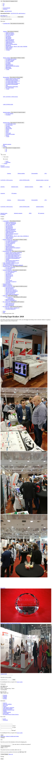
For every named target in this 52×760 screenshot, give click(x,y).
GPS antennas (8, 38)
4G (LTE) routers (9, 125)
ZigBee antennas (9, 47)
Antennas (5, 31)
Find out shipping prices (5, 746)
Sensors (7, 131)
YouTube (5, 698)
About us (5, 703)
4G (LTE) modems (9, 113)
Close (2, 747)
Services (7, 135)
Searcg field (3, 16)
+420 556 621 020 (14, 13)
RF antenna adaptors (10, 309)
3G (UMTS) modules (10, 60)
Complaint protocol (7, 712)
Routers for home (7, 283)
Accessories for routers (10, 134)
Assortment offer (6, 23)
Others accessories (10, 293)
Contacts (5, 146)
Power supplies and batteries (12, 294)
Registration (8, 162)
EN (3, 4)
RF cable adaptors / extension (12, 307)
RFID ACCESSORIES (11, 300)
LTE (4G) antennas (9, 35)
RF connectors (7, 301)
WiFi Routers (8, 127)
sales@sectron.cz (21, 13)
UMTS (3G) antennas (10, 33)
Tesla (7, 85)
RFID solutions (9, 297)
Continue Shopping (4, 754)
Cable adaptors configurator (8, 707)
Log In (7, 161)
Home (4, 311)
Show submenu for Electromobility (16, 77)
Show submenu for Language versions (10, 1)
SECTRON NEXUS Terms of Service (11, 714)
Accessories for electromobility (12, 84)
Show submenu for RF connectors (17, 301)
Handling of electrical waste (8, 709)
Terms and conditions (7, 704)
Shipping (5, 711)
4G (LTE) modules (9, 61)
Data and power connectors (12, 291)
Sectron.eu (5, 9)
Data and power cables (11, 289)
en (1, 1)
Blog (4, 145)
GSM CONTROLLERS (8, 104)
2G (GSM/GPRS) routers (11, 123)
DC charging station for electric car (13, 83)
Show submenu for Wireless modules (17, 57)
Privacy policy (6, 713)
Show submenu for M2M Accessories (20, 286)
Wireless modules (6, 57)
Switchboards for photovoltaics (12, 86)
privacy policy (20, 681)
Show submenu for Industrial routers (17, 122)
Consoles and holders (11, 292)
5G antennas (8, 36)
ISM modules (8, 67)
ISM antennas (8, 45)
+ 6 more (7, 136)
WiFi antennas (8, 37)
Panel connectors (10, 304)
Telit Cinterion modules (7, 708)
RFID (5, 295)
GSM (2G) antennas (10, 32)
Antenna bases (8, 48)
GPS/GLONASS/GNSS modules (12, 66)
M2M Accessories (7, 286)
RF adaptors (6, 306)
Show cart (11, 754)
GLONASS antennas (10, 39)
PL (3, 5)
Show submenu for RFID (12, 295)
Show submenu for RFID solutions (20, 297)
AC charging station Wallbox (11, 82)
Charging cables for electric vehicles (13, 78)
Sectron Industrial (6, 7)
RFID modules (9, 68)
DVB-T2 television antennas (11, 44)
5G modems (8, 114)
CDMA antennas (9, 43)
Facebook (5, 695)
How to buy (5, 705)
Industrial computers (7, 144)
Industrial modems (7, 112)
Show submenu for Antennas (13, 31)
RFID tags (10, 298)
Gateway (7, 130)
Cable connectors (10, 303)
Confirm (5, 747)
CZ (3, 3)
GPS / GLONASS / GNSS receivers (10, 96)
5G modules (8, 62)
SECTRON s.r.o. (4, 15)
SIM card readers (10, 288)
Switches (7, 129)
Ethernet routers (9, 128)
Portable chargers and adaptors (12, 79)
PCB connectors (10, 305)
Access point (8, 133)
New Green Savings (10, 87)
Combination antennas (10, 41)
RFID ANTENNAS (10, 40)
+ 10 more (8, 49)
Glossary (5, 706)
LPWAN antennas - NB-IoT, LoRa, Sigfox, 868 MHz (16, 46)
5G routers (8, 126)
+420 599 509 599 (8, 11)
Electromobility (6, 77)
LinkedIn (5, 697)
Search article (20, 16)
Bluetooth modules (9, 64)
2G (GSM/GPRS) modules (11, 59)
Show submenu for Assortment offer (17, 23)
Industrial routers (6, 122)
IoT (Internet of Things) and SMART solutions (13, 265)
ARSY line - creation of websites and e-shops (10, 736)
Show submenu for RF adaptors (16, 306)
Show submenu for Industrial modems (18, 112)
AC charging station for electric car (13, 80)
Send (14, 679)
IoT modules (8, 63)
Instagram (5, 696)
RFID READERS (10, 299)
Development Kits (10, 287)
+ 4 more (7, 69)
